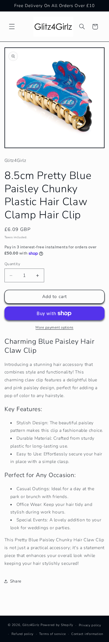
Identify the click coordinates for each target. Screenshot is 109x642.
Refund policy (22, 634)
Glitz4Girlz (30, 625)
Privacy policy (90, 625)
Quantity (12, 264)
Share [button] (16, 581)
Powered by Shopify (57, 625)
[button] (11, 26)
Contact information (87, 634)
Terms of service (52, 634)
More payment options (54, 327)
